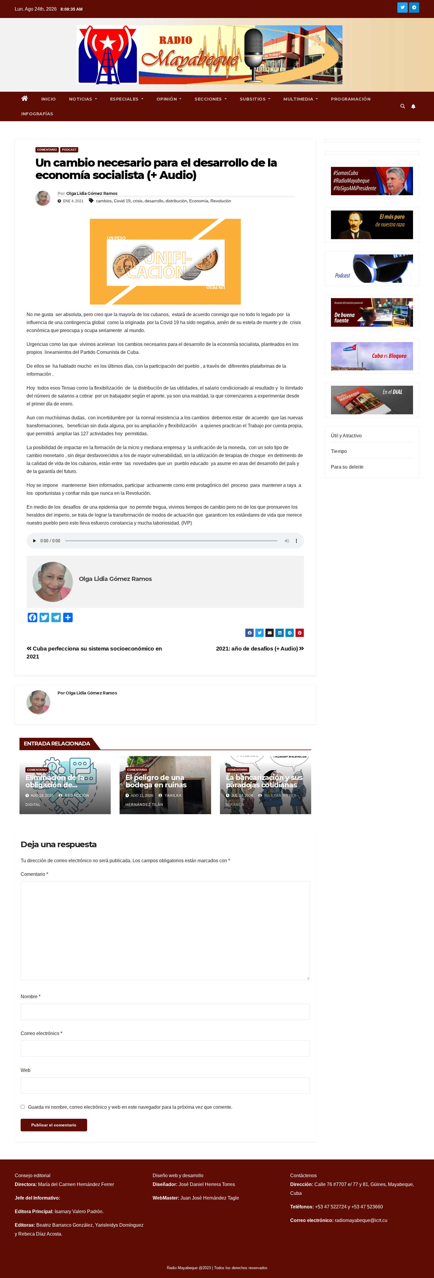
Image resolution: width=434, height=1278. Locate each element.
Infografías (37, 113)
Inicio (48, 99)
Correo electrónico (41, 1033)
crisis (137, 200)
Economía (198, 200)
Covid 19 (122, 200)
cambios (104, 200)
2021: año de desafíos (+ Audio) (257, 648)
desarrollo (154, 200)
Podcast (69, 149)
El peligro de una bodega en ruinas (155, 781)
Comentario (47, 149)
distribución (176, 200)
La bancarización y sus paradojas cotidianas (264, 781)
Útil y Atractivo (346, 435)
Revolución (221, 200)
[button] (402, 106)
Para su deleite (347, 466)
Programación (351, 99)
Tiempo (339, 451)
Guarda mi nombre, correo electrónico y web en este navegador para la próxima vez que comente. (130, 1107)
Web (25, 1070)
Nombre (30, 996)
